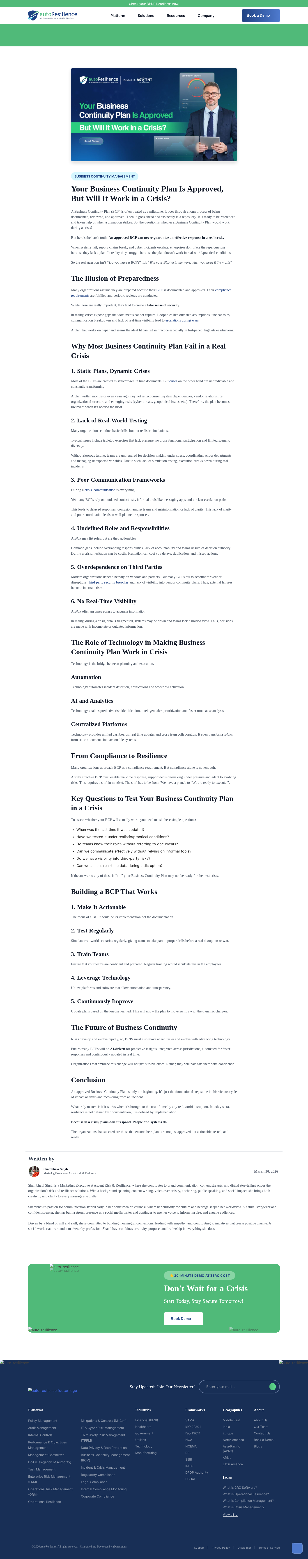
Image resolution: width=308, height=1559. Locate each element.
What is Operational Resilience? (246, 1494)
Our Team (261, 1427)
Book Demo (181, 1319)
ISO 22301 (193, 1427)
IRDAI (189, 1466)
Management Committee (46, 1455)
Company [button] (206, 15)
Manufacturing (146, 1453)
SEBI (188, 1459)
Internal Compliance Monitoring (104, 1489)
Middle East (231, 1420)
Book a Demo (259, 15)
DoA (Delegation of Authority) (49, 1462)
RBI (187, 1453)
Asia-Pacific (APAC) (231, 1448)
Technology (143, 1446)
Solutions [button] (146, 15)
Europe (228, 1433)
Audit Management (42, 1428)
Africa (227, 1457)
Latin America (233, 1464)
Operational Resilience (44, 1502)
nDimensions (120, 1546)
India (226, 1427)
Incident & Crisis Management (103, 1467)
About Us (260, 1420)
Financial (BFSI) (146, 1420)
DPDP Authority (196, 1472)
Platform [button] (117, 15)
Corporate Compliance (97, 1496)
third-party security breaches (108, 582)
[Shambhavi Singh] (62, 1171)
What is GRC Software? (240, 1487)
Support (199, 1547)
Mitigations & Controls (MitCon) (103, 1420)
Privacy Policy (221, 1547)
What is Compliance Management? (248, 1500)
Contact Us (262, 1433)
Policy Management (42, 1420)
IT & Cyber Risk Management (102, 1428)
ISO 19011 (192, 1433)
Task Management (41, 1469)
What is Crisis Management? (243, 1507)
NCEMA (191, 1446)
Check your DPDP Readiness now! (154, 4)
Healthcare (143, 1427)
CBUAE (190, 1479)
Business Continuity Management (105, 176)
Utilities (140, 1440)
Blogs (258, 1446)
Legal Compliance (94, 1482)
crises (173, 381)
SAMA (189, 1420)
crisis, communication (100, 490)
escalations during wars (182, 320)
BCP (159, 290)
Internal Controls (40, 1435)
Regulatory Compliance (98, 1475)
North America (233, 1440)
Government (144, 1433)
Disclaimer (244, 1547)
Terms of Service (269, 1547)
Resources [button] (176, 15)
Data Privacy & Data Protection (104, 1448)
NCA (188, 1440)
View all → (230, 1514)
